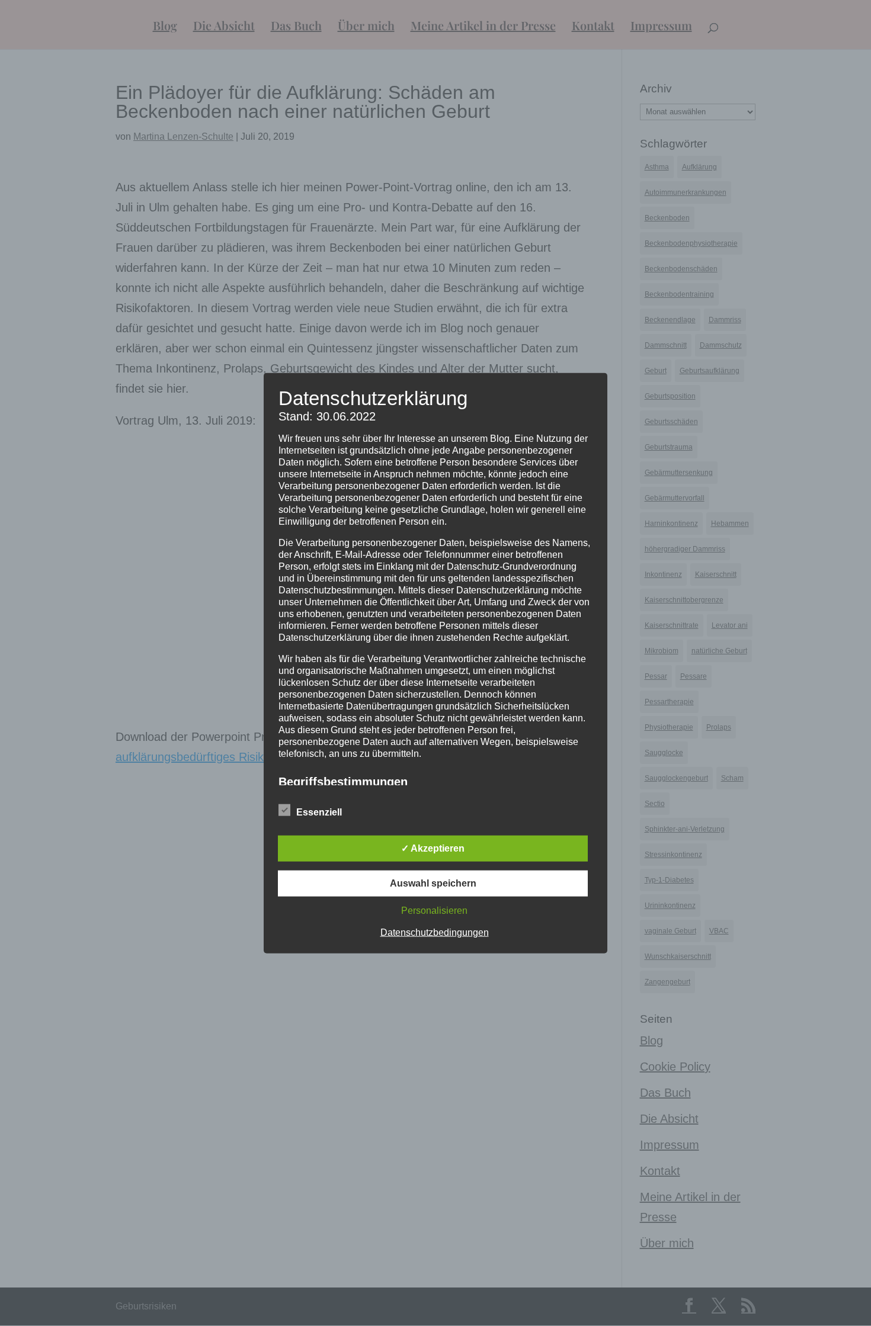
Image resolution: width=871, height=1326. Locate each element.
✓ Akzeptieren (433, 848)
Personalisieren (434, 911)
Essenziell (319, 812)
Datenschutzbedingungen (434, 932)
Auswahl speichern (433, 883)
